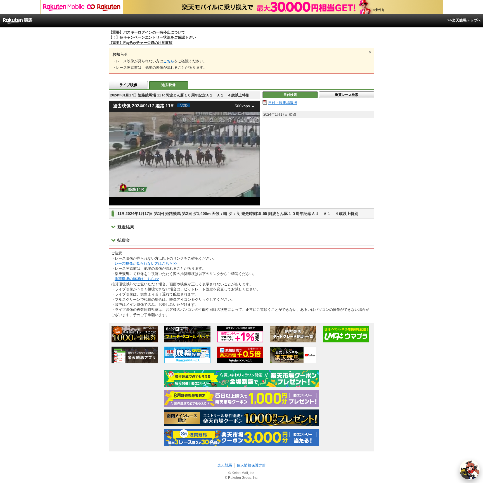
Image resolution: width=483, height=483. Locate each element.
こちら (168, 61)
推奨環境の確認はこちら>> (137, 279)
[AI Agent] (470, 470)
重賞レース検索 (346, 95)
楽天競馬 (224, 465)
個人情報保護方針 (251, 465)
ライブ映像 (128, 85)
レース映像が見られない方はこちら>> (146, 263)
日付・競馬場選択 (282, 103)
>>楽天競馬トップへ (464, 20)
